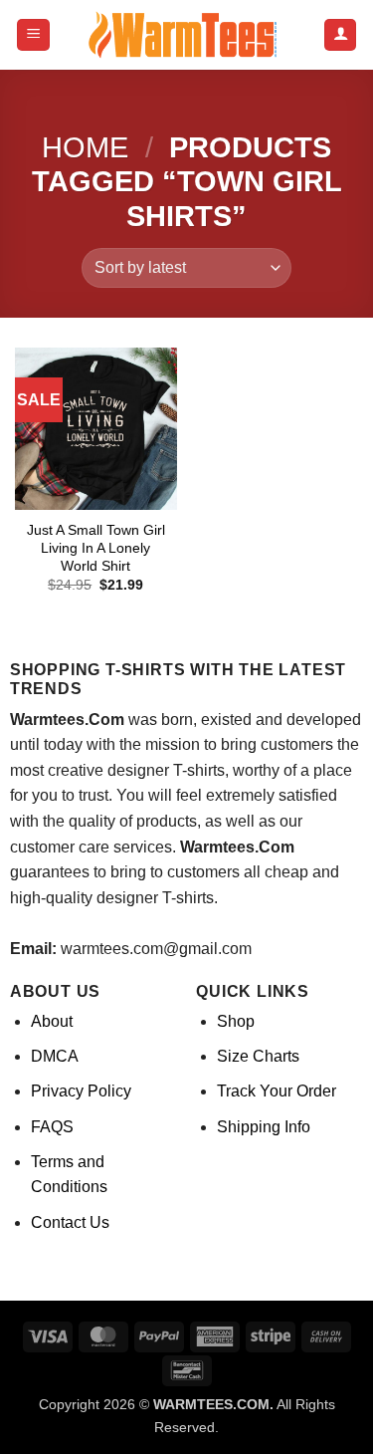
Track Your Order (276, 1091)
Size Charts (258, 1056)
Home (85, 147)
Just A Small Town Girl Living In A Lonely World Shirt (96, 548)
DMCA (55, 1056)
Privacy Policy (81, 1091)
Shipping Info (263, 1126)
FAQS (52, 1126)
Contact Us (70, 1222)
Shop (236, 1021)
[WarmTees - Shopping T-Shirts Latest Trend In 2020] (187, 35)
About (52, 1021)
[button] (33, 35)
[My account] (340, 35)
